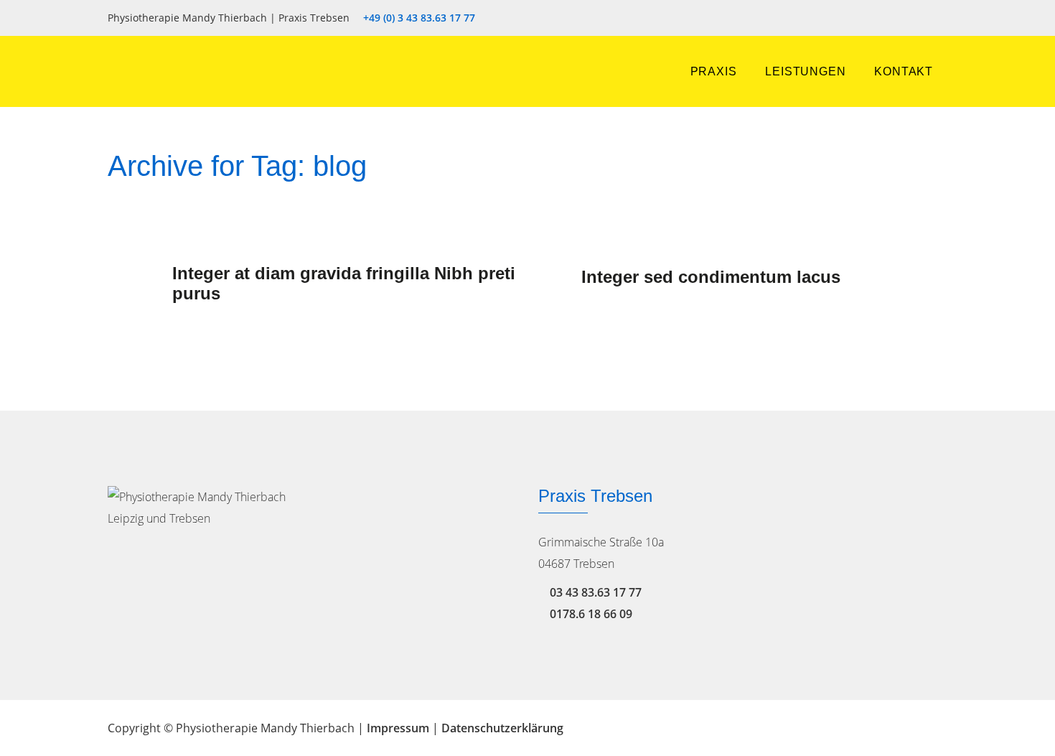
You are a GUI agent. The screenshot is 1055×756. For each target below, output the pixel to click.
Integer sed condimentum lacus (710, 276)
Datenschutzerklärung (502, 728)
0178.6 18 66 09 (591, 614)
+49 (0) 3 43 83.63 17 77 (419, 17)
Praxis (713, 71)
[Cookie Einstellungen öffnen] (31, 736)
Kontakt (903, 71)
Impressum (398, 728)
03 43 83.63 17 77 (596, 592)
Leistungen (805, 71)
